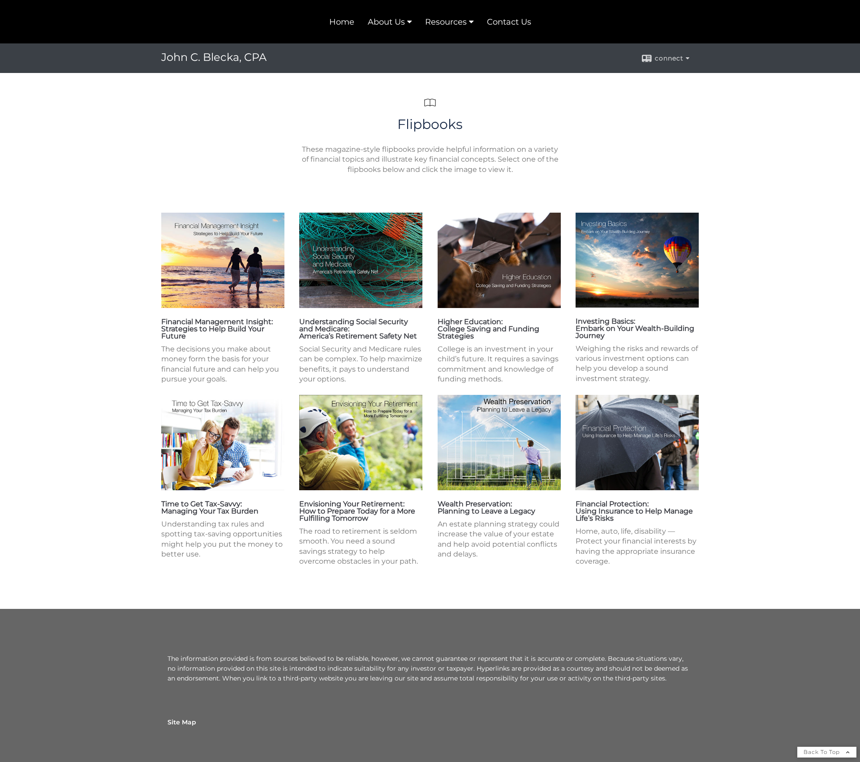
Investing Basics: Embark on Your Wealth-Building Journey (635, 328)
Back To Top (823, 752)
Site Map (182, 722)
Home (341, 22)
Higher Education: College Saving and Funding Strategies (488, 328)
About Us (386, 22)
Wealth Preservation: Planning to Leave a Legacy (486, 507)
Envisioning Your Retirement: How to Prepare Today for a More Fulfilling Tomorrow (357, 511)
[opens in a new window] (222, 305)
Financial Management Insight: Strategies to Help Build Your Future (217, 328)
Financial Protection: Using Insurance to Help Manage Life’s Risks (634, 511)
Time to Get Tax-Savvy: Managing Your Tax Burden (209, 507)
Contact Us (509, 22)
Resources (446, 22)
